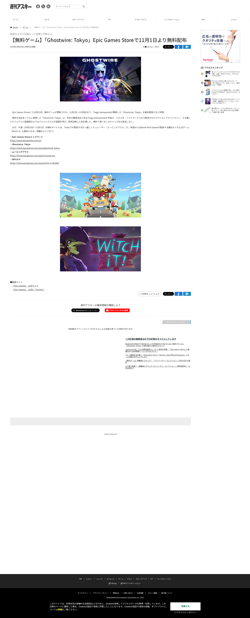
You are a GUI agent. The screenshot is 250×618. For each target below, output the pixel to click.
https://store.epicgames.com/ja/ (25, 140)
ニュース (99, 579)
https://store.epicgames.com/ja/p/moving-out (32, 155)
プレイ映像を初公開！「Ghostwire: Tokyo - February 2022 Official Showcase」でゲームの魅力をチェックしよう (157, 356)
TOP (203, 19)
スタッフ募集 (152, 593)
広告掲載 (140, 593)
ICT (109, 19)
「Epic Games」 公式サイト (25, 285)
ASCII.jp (114, 583)
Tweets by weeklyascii (110, 434)
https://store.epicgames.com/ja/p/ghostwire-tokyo (35, 148)
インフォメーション (171, 19)
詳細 (60, 609)
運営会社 (116, 593)
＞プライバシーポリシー (185, 612)
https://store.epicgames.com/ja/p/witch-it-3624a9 (34, 163)
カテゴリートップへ (177, 322)
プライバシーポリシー (101, 593)
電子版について (166, 593)
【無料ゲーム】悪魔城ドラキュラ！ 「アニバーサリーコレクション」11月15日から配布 (157, 361)
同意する (185, 606)
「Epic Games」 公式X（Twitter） (28, 289)
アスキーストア (140, 19)
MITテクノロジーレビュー (132, 583)
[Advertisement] (192, 7)
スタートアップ (78, 19)
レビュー (234, 19)
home (15, 27)
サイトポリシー (83, 593)
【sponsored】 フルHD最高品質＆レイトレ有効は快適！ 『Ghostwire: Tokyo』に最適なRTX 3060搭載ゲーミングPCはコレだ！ (157, 350)
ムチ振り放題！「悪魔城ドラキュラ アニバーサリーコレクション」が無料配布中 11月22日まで (157, 367)
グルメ (46, 19)
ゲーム (15, 19)
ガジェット (110, 579)
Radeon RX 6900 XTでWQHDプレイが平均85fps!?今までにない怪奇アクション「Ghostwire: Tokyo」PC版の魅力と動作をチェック (154, 344)
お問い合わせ (128, 593)
